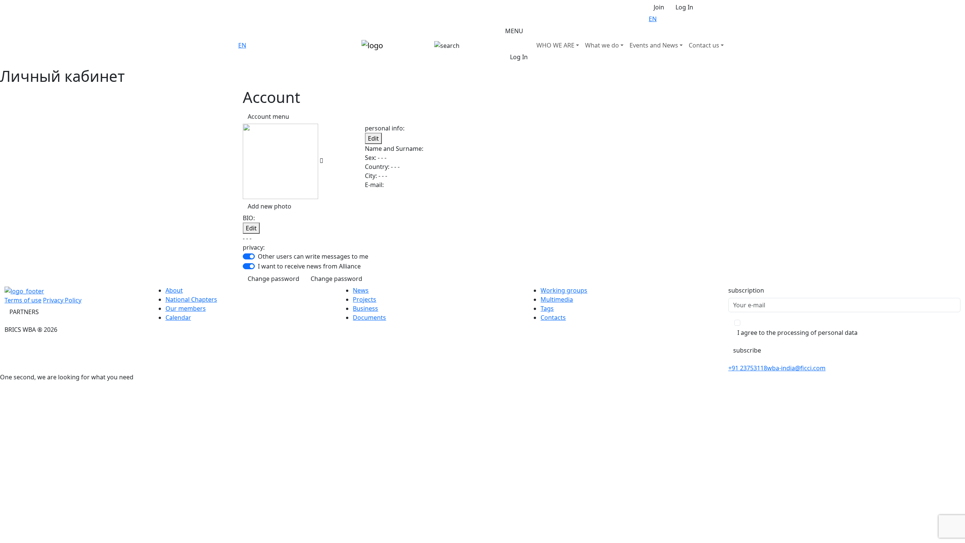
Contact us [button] (704, 45)
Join (659, 7)
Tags (547, 308)
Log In (684, 7)
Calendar (178, 317)
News (361, 290)
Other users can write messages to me (313, 256)
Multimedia (557, 299)
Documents (369, 317)
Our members (185, 308)
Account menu (268, 116)
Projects (364, 299)
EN (653, 19)
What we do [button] (602, 45)
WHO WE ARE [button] (555, 45)
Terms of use (23, 300)
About (174, 290)
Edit (373, 138)
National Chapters (191, 299)
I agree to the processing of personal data (797, 332)
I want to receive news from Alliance (309, 266)
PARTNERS (24, 312)
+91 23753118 (747, 368)
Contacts (553, 317)
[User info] (321, 160)
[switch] (249, 256)
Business (365, 308)
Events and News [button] (654, 45)
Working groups (564, 290)
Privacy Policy (62, 300)
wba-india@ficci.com (796, 368)
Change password (273, 279)
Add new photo (269, 206)
